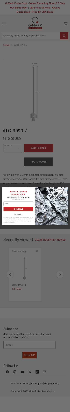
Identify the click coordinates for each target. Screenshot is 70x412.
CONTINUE (18, 209)
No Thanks (18, 215)
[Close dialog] (66, 189)
